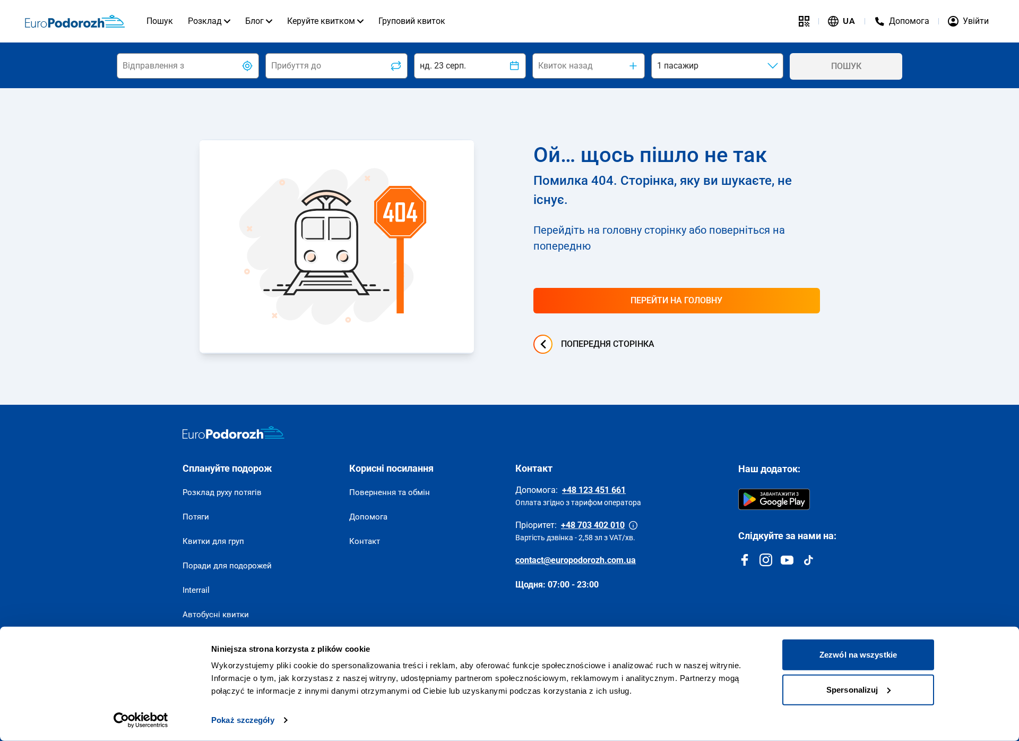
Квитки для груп (213, 541)
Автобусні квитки (216, 614)
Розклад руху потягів (222, 492)
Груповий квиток (411, 21)
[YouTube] (787, 559)
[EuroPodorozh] (233, 432)
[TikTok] (808, 559)
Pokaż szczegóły (242, 720)
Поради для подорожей (227, 565)
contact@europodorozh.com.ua (575, 560)
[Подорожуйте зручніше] (804, 21)
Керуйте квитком (321, 21)
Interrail (196, 590)
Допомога (368, 517)
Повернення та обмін (389, 492)
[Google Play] (774, 499)
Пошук (159, 21)
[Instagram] (765, 559)
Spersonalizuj (852, 689)
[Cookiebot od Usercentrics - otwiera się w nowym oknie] (140, 720)
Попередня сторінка (607, 344)
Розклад (205, 21)
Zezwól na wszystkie (858, 654)
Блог (254, 21)
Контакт (364, 541)
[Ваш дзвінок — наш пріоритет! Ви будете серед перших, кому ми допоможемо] (633, 525)
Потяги (196, 517)
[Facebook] (744, 559)
